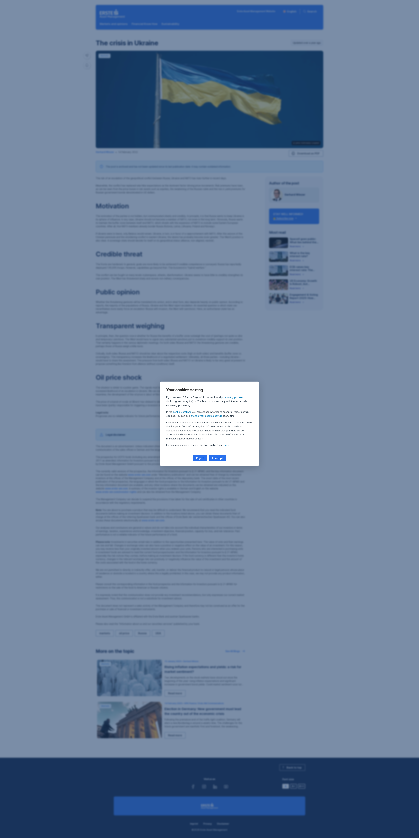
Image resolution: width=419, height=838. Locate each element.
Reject (200, 458)
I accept (217, 458)
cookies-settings (182, 411)
